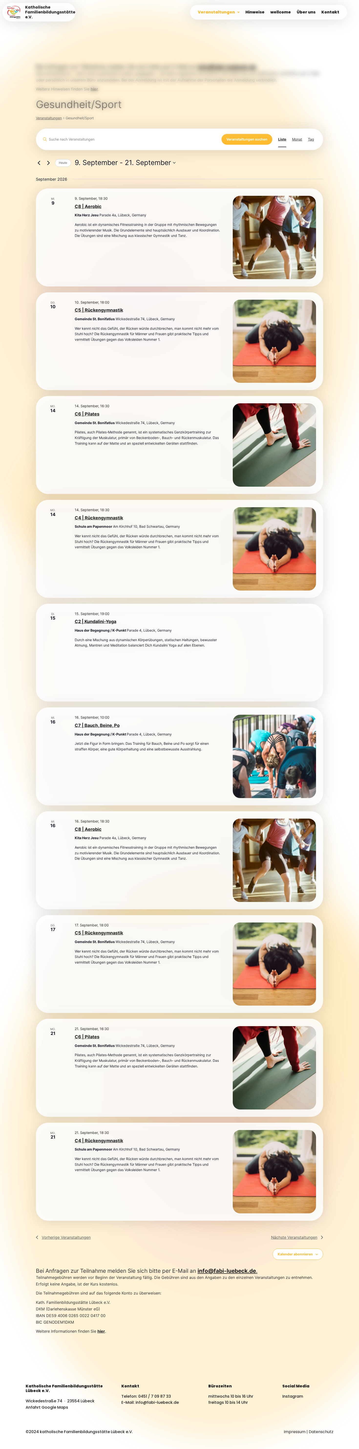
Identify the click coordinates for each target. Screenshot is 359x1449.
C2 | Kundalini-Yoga (95, 621)
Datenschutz (321, 1432)
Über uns (306, 12)
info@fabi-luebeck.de (227, 66)
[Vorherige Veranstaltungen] (39, 163)
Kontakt (330, 12)
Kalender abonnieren (295, 1254)
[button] (219, 12)
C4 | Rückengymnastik (99, 517)
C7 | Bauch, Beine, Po (97, 725)
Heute (63, 163)
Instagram (292, 1396)
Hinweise (254, 12)
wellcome (280, 12)
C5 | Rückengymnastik (99, 310)
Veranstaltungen (216, 12)
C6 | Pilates (87, 414)
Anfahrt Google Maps (47, 1407)
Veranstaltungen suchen (246, 139)
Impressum (295, 1432)
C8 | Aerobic (88, 206)
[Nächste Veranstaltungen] (48, 163)
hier (101, 1331)
